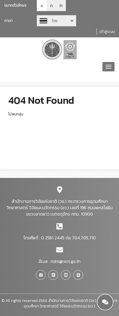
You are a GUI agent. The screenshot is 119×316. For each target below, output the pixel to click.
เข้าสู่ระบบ (107, 32)
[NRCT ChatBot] (105, 302)
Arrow (56, 20)
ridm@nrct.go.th (66, 261)
